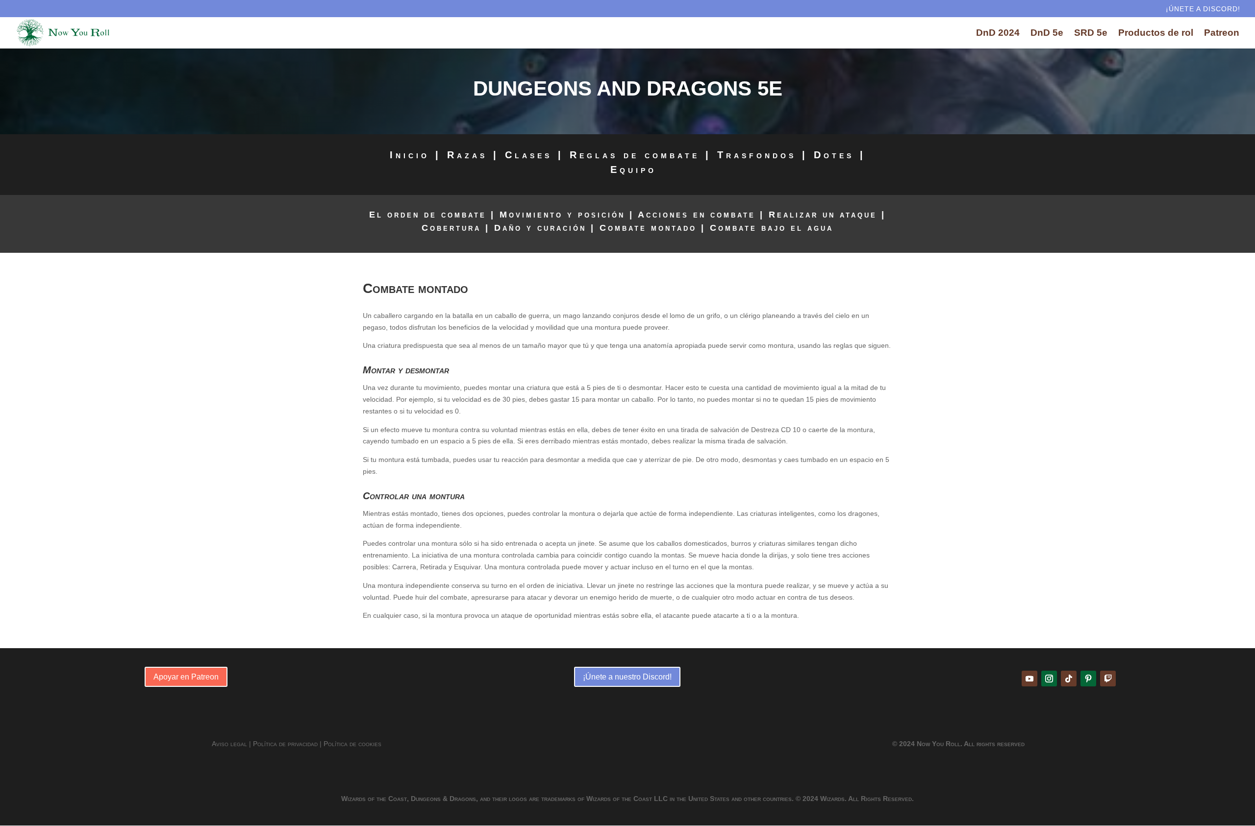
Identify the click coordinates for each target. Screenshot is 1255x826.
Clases (528, 154)
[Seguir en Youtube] (1029, 678)
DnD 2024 (998, 33)
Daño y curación (540, 228)
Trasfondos (756, 154)
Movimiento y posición (562, 214)
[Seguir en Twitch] (1108, 678)
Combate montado (648, 228)
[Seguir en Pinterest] (1088, 678)
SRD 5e (1090, 33)
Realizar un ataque (823, 214)
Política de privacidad (285, 744)
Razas (467, 154)
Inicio (409, 154)
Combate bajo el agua (771, 228)
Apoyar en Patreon (186, 677)
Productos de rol (1155, 33)
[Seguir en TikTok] (1069, 678)
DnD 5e (1046, 33)
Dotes (834, 154)
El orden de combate (427, 214)
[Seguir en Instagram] (1049, 678)
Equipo (633, 169)
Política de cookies (352, 744)
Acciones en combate (696, 214)
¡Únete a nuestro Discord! (627, 677)
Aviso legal (229, 744)
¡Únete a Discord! (1203, 9)
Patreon (1221, 33)
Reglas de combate (635, 154)
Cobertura (451, 228)
